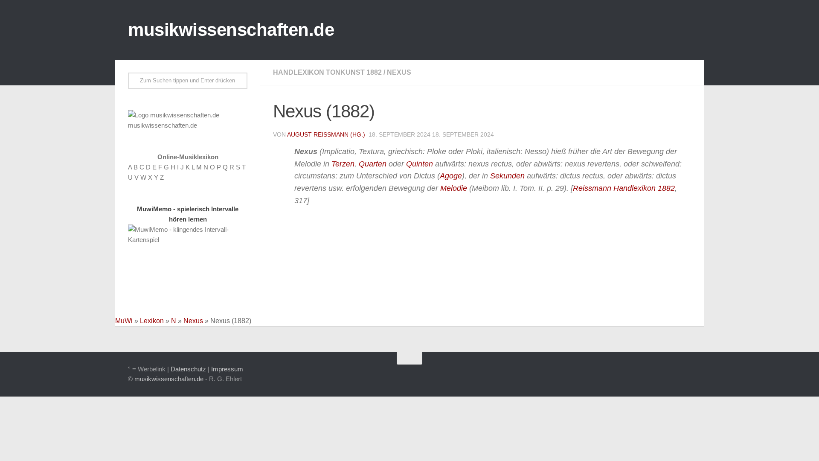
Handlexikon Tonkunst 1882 (327, 72)
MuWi (124, 320)
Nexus (399, 72)
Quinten (419, 164)
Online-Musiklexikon (187, 156)
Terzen (342, 164)
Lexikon (152, 320)
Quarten (372, 164)
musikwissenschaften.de (231, 30)
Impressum (227, 369)
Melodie (453, 188)
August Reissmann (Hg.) (326, 134)
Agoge (451, 176)
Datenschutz (188, 369)
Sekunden (507, 176)
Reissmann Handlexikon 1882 (624, 188)
